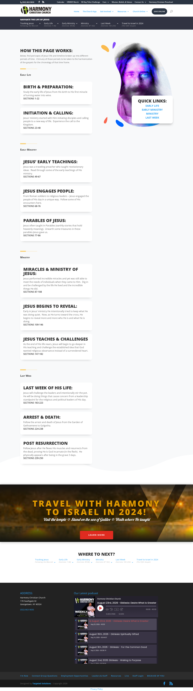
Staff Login (138, 676)
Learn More (96, 535)
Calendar (60, 2)
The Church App (89, 11)
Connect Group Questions (44, 676)
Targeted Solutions (41, 683)
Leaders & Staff (99, 676)
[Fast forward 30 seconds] (121, 609)
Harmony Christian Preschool (161, 2)
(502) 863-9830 (27, 609)
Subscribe (110, 614)
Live (127, 676)
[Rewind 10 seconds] (111, 609)
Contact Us (139, 2)
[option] (116, 624)
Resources (122, 11)
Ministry (88, 24)
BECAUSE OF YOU (155, 676)
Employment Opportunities (74, 676)
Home (76, 11)
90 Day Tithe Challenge (90, 2)
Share (121, 614)
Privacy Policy (96, 689)
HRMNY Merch (73, 2)
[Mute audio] (107, 609)
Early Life (50, 24)
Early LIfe (152, 105)
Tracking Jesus (29, 24)
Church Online (139, 11)
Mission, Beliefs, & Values (122, 2)
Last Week (108, 24)
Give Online (159, 11)
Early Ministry (68, 24)
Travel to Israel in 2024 (132, 24)
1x (116, 609)
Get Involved (105, 11)
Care (104, 2)
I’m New (24, 676)
